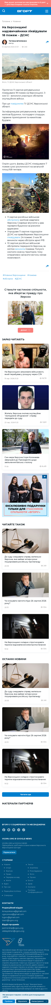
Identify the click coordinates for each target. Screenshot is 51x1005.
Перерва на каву (13, 877)
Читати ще (25, 794)
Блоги (30, 880)
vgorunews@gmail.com (13, 914)
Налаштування (38, 1001)
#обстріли (8, 279)
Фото (32, 874)
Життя (8, 880)
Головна (6, 21)
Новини (17, 21)
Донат (24, 330)
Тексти (30, 864)
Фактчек (9, 871)
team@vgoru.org (10, 920)
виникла (20, 249)
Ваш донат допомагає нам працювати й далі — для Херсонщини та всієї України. (25, 3)
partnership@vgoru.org (12, 928)
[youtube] (13, 831)
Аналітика (34, 868)
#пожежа (31, 275)
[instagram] (8, 831)
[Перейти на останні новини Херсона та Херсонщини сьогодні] (24, 11)
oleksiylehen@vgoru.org (13, 931)
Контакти (31, 887)
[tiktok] (23, 831)
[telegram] (18, 831)
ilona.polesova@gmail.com (14, 911)
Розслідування (36, 871)
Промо (33, 877)
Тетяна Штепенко (18, 41)
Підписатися (9, 852)
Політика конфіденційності (35, 891)
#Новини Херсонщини (14, 275)
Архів (30, 884)
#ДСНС (18, 279)
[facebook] (3, 831)
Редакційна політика (12, 891)
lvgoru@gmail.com (10, 917)
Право (8, 874)
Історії (8, 868)
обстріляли (13, 220)
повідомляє (16, 103)
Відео (6, 884)
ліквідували (13, 237)
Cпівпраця (8, 895)
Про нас (7, 887)
